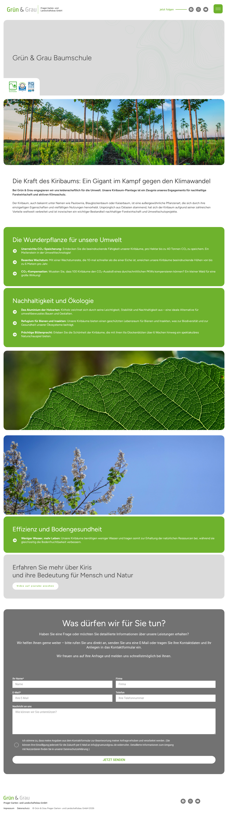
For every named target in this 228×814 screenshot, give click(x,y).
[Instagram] (198, 9)
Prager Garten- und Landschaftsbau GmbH (51, 9)
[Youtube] (205, 9)
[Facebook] (191, 9)
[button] (218, 9)
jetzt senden (114, 760)
